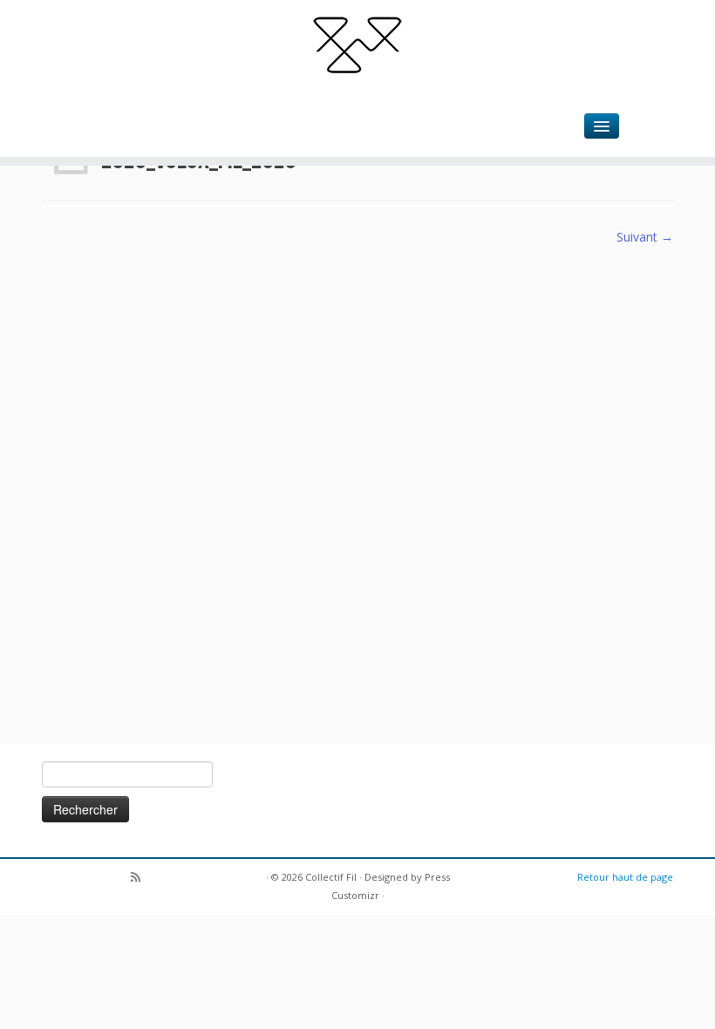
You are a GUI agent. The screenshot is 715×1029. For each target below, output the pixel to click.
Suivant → (644, 236)
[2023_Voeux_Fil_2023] (357, 484)
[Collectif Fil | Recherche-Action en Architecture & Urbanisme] (357, 43)
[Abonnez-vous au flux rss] (141, 878)
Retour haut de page (625, 876)
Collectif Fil (331, 876)
